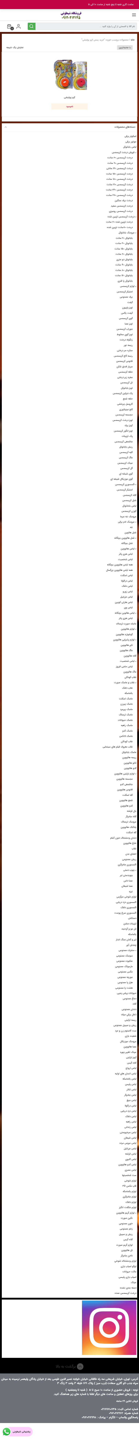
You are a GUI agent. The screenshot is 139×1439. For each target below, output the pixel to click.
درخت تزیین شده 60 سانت (119, 222)
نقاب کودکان (130, 677)
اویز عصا (129, 324)
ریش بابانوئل (126, 447)
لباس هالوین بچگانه (124, 613)
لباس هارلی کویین (124, 602)
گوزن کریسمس (128, 511)
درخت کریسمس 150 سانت (119, 174)
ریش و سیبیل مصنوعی (124, 1025)
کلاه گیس (131, 1063)
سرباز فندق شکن (125, 367)
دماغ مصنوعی (129, 999)
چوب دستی (128, 870)
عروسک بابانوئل (126, 233)
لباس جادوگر (130, 1095)
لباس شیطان (130, 1138)
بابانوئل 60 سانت (124, 254)
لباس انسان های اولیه (125, 1074)
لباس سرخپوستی (128, 1132)
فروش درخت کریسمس (123, 152)
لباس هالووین (127, 549)
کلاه (134, 1004)
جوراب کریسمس (125, 329)
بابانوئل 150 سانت (123, 249)
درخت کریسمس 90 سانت (120, 163)
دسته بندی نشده (128, 1288)
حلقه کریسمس (125, 372)
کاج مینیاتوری (126, 409)
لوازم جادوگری (129, 1197)
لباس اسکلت (126, 575)
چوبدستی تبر (126, 875)
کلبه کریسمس (126, 452)
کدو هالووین (130, 768)
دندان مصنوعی (129, 1009)
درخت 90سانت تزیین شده (120, 227)
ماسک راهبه (127, 725)
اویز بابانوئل (127, 388)
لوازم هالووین (127, 629)
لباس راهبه (131, 1122)
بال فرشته (131, 811)
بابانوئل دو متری (124, 259)
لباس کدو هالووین (127, 1164)
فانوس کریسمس (124, 361)
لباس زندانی (130, 1127)
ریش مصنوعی (129, 859)
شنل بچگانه (127, 543)
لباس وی (128, 607)
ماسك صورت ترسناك (126, 624)
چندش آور (131, 945)
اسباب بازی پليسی (127, 1277)
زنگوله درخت (126, 340)
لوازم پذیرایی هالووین (123, 640)
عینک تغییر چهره (128, 1052)
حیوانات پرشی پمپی (126, 993)
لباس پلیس (130, 1084)
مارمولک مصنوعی (124, 966)
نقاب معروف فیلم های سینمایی (118, 747)
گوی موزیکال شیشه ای (121, 479)
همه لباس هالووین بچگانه (120, 565)
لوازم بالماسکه (129, 1191)
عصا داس (128, 881)
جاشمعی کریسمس (124, 442)
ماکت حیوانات (129, 1272)
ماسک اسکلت (126, 699)
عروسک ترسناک (128, 822)
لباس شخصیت (125, 559)
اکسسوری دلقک (128, 907)
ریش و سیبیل (126, 1234)
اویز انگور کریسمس (123, 431)
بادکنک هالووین (128, 827)
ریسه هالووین (129, 757)
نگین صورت (127, 1218)
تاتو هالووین (130, 763)
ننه (131, 527)
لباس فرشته (130, 1154)
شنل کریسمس (129, 500)
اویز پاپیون (127, 308)
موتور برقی (130, 142)
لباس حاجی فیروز (124, 666)
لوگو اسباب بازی (128, 1266)
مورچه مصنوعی (125, 977)
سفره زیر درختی (125, 377)
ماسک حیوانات (125, 720)
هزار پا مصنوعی (125, 982)
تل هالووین (127, 1250)
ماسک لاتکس (126, 736)
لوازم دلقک (130, 1202)
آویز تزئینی (131, 1057)
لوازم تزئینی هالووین (124, 774)
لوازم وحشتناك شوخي (125, 1261)
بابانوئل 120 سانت (124, 275)
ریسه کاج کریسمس (123, 356)
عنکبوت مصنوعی (124, 961)
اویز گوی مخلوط (125, 334)
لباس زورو (128, 592)
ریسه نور (128, 345)
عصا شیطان (127, 886)
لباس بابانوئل (129, 147)
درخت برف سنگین (124, 200)
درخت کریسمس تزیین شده (121, 217)
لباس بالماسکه (129, 1079)
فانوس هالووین (125, 790)
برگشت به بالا (66, 1366)
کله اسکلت (127, 795)
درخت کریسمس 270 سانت (119, 195)
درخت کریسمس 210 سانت (120, 184)
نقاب (134, 849)
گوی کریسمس (126, 318)
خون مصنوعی (126, 1223)
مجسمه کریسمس (124, 415)
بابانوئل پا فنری (125, 281)
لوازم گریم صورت (124, 1245)
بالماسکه (129, 693)
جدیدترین (124, 47)
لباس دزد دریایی (128, 1111)
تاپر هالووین (127, 645)
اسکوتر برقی (130, 136)
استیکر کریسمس (125, 292)
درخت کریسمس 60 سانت (120, 158)
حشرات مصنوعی (126, 950)
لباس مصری (130, 1170)
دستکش (132, 918)
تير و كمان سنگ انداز (126, 940)
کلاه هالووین (130, 656)
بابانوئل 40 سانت (124, 265)
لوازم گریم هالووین (125, 1213)
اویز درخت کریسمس (123, 420)
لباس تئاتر (131, 1090)
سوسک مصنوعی (124, 956)
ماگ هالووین (126, 650)
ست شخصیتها (129, 1175)
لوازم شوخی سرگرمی (126, 897)
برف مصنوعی (126, 297)
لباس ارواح (131, 1068)
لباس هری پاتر (126, 554)
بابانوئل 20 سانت (124, 238)
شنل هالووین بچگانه (124, 538)
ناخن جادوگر (127, 1256)
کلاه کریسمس (129, 495)
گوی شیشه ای (126, 474)
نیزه (131, 891)
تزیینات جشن (129, 924)
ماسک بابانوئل (129, 752)
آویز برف (129, 425)
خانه (132, 40)
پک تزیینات (127, 436)
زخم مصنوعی (126, 1229)
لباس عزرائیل (130, 1149)
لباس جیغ (131, 1100)
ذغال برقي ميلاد (128, 1015)
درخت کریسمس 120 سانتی (119, 168)
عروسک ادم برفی (126, 522)
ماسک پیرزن (126, 704)
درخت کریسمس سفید (122, 206)
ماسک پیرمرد (126, 709)
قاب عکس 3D (129, 1186)
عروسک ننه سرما (128, 517)
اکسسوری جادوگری (127, 865)
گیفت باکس (127, 313)
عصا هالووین (130, 1047)
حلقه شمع (128, 399)
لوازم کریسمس (127, 286)
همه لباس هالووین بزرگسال (119, 570)
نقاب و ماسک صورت (124, 682)
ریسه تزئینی (130, 1020)
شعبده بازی (130, 1036)
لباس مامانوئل (129, 506)
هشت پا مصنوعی (124, 988)
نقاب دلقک (127, 688)
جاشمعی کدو (126, 784)
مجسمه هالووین (124, 779)
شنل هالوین (130, 532)
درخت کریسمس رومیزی (121, 211)
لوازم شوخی (130, 1181)
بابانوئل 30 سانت (124, 243)
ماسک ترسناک (126, 715)
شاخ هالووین (129, 843)
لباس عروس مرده (127, 1143)
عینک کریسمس (125, 463)
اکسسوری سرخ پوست (125, 913)
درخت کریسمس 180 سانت (119, 179)
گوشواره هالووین (124, 634)
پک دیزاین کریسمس (123, 393)
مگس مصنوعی (125, 972)
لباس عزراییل (126, 597)
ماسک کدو (127, 731)
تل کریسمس (126, 383)
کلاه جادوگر (131, 816)
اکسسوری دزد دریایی (126, 902)
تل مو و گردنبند (128, 929)
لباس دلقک (127, 586)
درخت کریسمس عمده (125, 1293)
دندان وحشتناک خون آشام (123, 838)
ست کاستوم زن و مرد (125, 1031)
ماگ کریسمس (126, 458)
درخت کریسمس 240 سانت (119, 190)
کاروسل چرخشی (125, 404)
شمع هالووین (126, 800)
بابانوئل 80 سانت (124, 270)
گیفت (130, 302)
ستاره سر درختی (125, 350)
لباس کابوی (130, 1159)
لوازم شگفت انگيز (127, 1207)
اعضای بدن (130, 854)
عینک (133, 1282)
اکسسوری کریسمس (124, 484)
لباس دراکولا (127, 581)
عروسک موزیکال (128, 1041)
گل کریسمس (126, 468)
